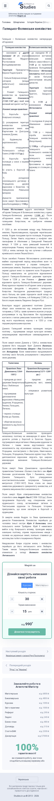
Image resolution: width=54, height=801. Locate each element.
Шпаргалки (18, 22)
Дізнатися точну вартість (27, 632)
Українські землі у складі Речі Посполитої (25, 655)
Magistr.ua (21, 16)
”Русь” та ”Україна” (18, 669)
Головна (6, 22)
